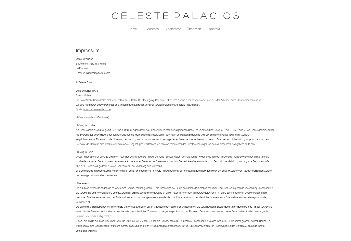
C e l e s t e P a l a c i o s (175, 15)
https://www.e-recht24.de (96, 109)
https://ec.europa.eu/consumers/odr (186, 99)
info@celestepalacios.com (96, 72)
